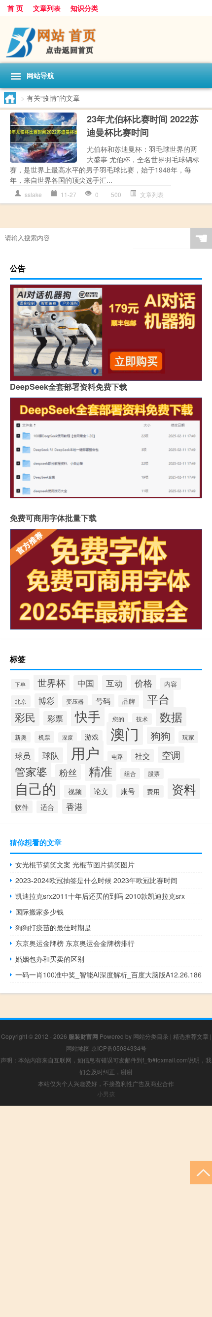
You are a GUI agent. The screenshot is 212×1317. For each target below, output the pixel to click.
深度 (67, 737)
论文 (101, 791)
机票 (44, 737)
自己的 (35, 788)
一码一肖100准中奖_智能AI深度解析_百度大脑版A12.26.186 (108, 974)
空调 (171, 754)
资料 (184, 789)
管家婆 (31, 771)
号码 (103, 700)
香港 (74, 806)
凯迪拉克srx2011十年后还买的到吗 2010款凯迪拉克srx (100, 896)
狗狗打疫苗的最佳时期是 (53, 927)
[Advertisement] (106, 1211)
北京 (21, 701)
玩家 (188, 737)
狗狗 (161, 735)
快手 (88, 716)
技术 (142, 719)
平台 (158, 699)
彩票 (55, 718)
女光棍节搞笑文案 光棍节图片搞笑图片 (75, 864)
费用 (153, 791)
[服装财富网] (106, 39)
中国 (85, 683)
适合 (47, 807)
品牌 (128, 701)
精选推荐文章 (191, 1036)
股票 (154, 773)
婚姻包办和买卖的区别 (49, 959)
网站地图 (78, 1048)
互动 (114, 683)
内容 (170, 683)
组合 (130, 773)
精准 (100, 771)
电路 (117, 756)
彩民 (25, 717)
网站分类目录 (151, 1036)
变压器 (75, 701)
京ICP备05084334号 (118, 1048)
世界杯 (51, 682)
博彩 (46, 700)
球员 (23, 755)
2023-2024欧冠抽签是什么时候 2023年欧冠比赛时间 (96, 880)
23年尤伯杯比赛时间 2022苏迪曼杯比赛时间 (143, 126)
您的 (118, 719)
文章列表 (47, 8)
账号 (127, 791)
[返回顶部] (201, 1172)
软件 (22, 807)
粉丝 (68, 772)
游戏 (92, 737)
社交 (142, 755)
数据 (171, 717)
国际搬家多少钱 (39, 911)
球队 (50, 755)
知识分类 (84, 8)
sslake (33, 194)
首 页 (15, 8)
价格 (143, 682)
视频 (75, 791)
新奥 (21, 737)
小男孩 (106, 1093)
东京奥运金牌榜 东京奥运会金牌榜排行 (75, 943)
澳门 (124, 733)
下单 (20, 684)
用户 (85, 752)
